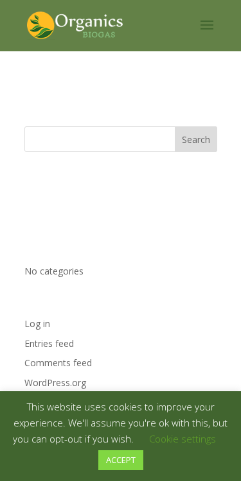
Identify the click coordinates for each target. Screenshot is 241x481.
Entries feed (49, 343)
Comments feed (58, 363)
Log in (37, 323)
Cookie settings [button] (182, 438)
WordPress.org (55, 382)
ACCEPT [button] (121, 460)
